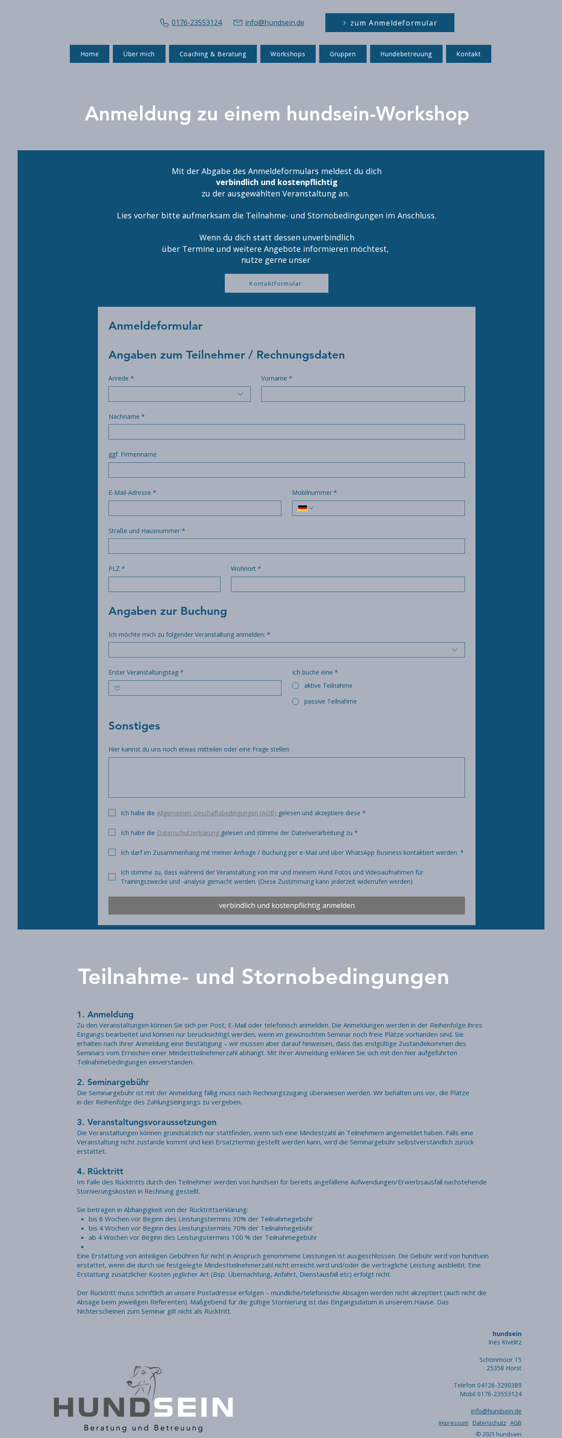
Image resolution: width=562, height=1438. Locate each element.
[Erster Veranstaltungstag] (117, 688)
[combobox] (179, 394)
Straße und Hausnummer (146, 531)
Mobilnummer (314, 492)
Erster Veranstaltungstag (146, 672)
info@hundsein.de (496, 1411)
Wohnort (246, 568)
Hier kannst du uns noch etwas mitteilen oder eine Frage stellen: (199, 749)
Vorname (276, 378)
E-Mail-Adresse (132, 492)
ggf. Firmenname (132, 454)
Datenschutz (489, 1423)
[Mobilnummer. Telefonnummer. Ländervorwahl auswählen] (306, 508)
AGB (516, 1423)
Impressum (453, 1423)
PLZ (116, 568)
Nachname (126, 416)
